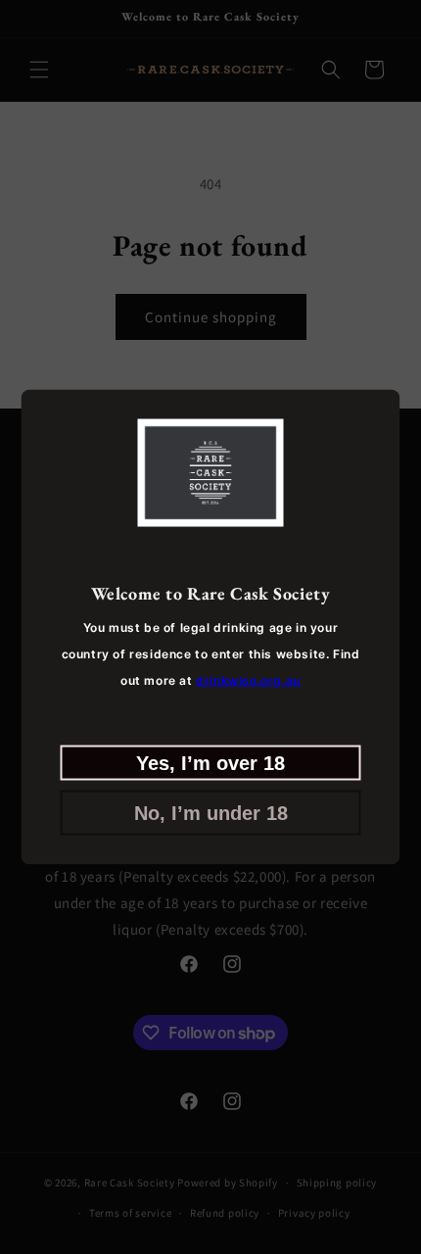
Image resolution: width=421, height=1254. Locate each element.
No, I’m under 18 (211, 812)
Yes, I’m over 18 (210, 762)
